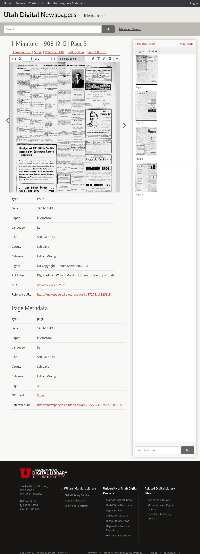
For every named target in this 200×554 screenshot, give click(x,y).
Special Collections (75, 500)
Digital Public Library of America (161, 516)
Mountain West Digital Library (160, 507)
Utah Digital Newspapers (120, 505)
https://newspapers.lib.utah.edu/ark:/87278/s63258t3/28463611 (81, 405)
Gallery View (76, 52)
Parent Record (97, 52)
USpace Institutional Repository (117, 528)
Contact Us (36, 3)
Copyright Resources (76, 506)
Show (41, 395)
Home (8, 3)
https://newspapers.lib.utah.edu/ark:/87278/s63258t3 (73, 294)
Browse (20, 3)
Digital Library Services (77, 495)
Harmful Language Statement (66, 3)
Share (38, 52)
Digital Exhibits (114, 510)
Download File (21, 52)
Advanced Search (130, 29)
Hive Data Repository (118, 535)
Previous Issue (145, 44)
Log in (194, 3)
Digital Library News (117, 521)
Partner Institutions (159, 500)
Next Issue (186, 44)
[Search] (108, 29)
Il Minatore (94, 15)
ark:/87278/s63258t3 (51, 285)
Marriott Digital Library (119, 500)
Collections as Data (117, 515)
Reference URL (54, 52)
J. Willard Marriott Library (34, 486)
